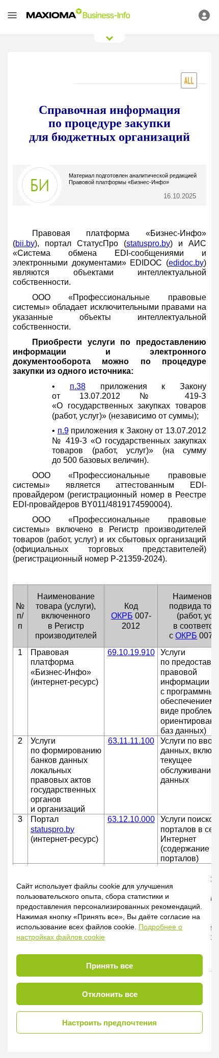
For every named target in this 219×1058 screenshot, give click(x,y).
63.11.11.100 (131, 741)
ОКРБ (122, 615)
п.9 (63, 430)
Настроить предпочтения (109, 1022)
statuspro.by (148, 243)
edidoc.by (186, 262)
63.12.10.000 (131, 819)
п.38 (78, 386)
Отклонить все (110, 994)
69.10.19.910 (131, 652)
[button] (12, 15)
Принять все (109, 965)
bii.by (25, 243)
